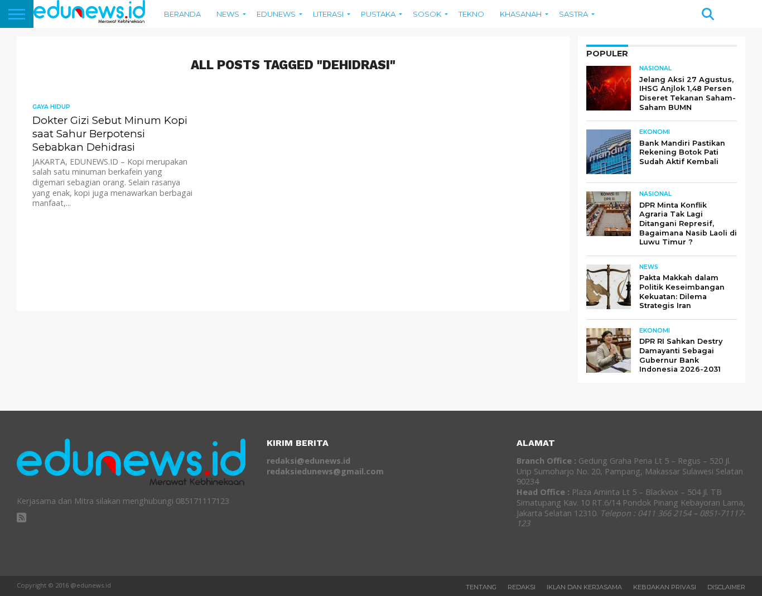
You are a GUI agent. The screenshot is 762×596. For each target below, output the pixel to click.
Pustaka (378, 13)
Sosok (427, 13)
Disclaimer (726, 587)
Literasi (328, 13)
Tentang (481, 587)
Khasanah (521, 13)
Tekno (471, 13)
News (227, 13)
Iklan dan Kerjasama (584, 587)
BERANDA (182, 13)
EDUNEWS (276, 13)
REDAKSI (522, 587)
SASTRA (573, 13)
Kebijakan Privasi (664, 587)
